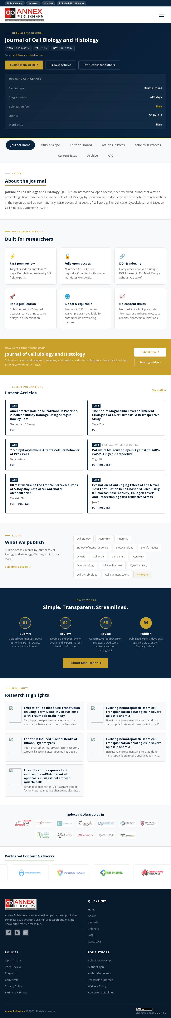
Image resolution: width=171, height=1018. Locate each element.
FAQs (91, 935)
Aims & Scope (50, 145)
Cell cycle (98, 556)
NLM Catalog (14, 3)
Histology (104, 538)
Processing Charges (100, 980)
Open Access (13, 960)
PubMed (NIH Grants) (71, 3)
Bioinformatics (149, 547)
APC (110, 155)
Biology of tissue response (92, 547)
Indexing (93, 928)
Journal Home (20, 145)
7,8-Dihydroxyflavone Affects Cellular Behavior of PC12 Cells (44, 452)
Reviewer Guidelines (101, 992)
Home (92, 909)
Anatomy (123, 538)
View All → (159, 390)
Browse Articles (60, 65)
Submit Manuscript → (24, 65)
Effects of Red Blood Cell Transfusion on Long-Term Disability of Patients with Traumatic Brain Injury (52, 712)
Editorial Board (81, 145)
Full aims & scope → (18, 566)
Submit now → (150, 352)
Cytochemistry (138, 565)
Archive (92, 155)
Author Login (96, 967)
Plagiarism (11, 973)
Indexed (33, 3)
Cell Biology (84, 538)
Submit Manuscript (100, 960)
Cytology (138, 556)
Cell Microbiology (87, 574)
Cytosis (81, 556)
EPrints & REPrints (16, 992)
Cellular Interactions (117, 574)
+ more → (142, 574)
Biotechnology (124, 547)
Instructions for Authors (99, 65)
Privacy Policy (13, 986)
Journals (93, 922)
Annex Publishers (15, 1011)
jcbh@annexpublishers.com (29, 55)
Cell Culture (118, 556)
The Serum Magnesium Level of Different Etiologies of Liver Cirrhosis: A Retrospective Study (125, 415)
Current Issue (67, 155)
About (92, 916)
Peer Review (13, 967)
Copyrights (12, 980)
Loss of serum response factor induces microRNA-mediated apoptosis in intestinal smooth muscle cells (47, 776)
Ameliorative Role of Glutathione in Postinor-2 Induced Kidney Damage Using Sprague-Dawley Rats (44, 415)
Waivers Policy (97, 986)
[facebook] (8, 932)
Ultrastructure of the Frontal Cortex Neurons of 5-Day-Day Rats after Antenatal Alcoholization (44, 489)
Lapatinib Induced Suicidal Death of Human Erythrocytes (50, 741)
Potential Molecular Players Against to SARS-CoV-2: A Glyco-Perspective (126, 452)
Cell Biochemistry (112, 565)
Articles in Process (148, 145)
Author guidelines (150, 362)
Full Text (105, 464)
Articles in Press (113, 145)
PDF (12, 429)
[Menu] (161, 14)
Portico (48, 3)
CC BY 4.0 (160, 1012)
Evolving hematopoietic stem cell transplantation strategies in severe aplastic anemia (133, 712)
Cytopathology (85, 565)
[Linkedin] (26, 932)
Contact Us (95, 941)
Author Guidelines (99, 973)
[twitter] (17, 932)
